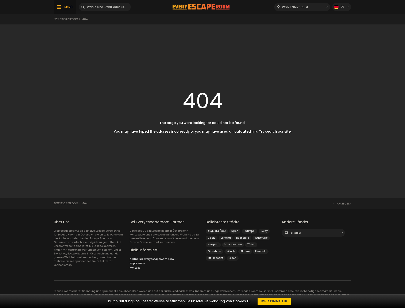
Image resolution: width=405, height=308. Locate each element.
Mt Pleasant (215, 258)
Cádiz (211, 237)
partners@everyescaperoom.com (152, 259)
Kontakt (135, 267)
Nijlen (234, 231)
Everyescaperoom (66, 19)
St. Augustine (233, 244)
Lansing (226, 237)
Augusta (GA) (217, 231)
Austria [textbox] (295, 233)
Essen (232, 258)
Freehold (260, 251)
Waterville (261, 237)
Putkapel (249, 231)
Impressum (137, 263)
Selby (264, 231)
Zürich (251, 244)
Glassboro (214, 251)
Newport (213, 244)
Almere (245, 251)
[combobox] (302, 7)
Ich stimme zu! (274, 301)
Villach (231, 251)
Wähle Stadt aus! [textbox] (295, 7)
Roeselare (242, 237)
